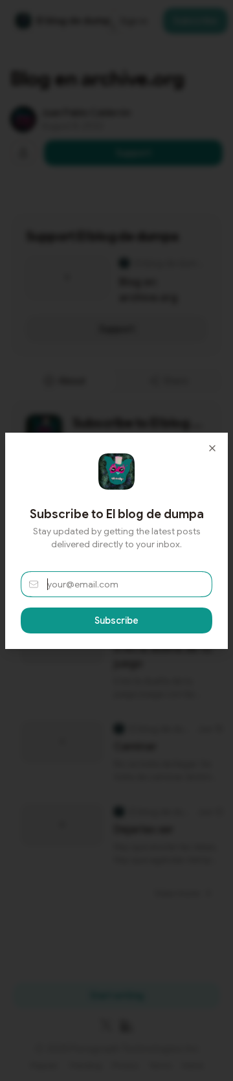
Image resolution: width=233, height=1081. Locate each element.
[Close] (212, 448)
